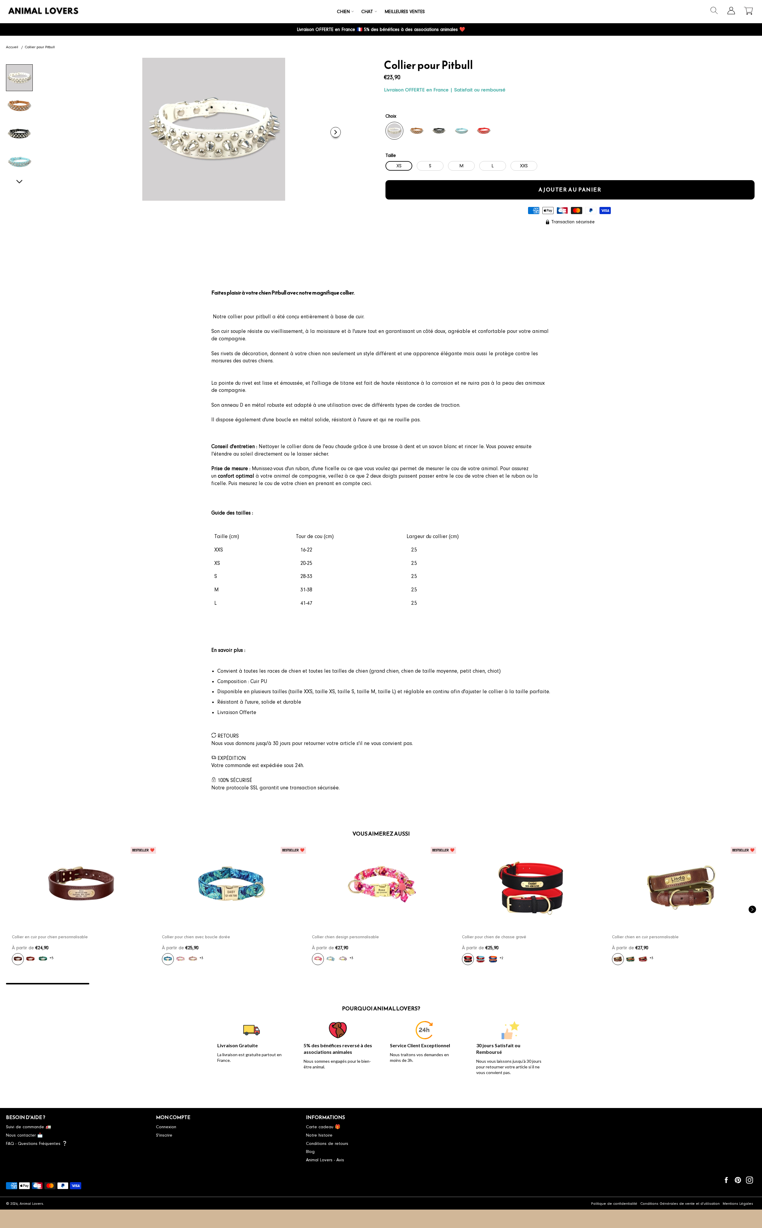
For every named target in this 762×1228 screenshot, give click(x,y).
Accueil (12, 47)
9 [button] (714, 983)
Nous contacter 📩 (24, 1135)
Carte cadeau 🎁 (323, 1126)
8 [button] (631, 983)
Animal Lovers (31, 1203)
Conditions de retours (327, 1143)
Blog (310, 1151)
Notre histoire (319, 1135)
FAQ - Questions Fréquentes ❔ (37, 1143)
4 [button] (297, 983)
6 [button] (464, 983)
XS (399, 166)
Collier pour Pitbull (40, 47)
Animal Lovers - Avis (325, 1159)
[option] (81, 909)
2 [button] (131, 983)
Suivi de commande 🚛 (28, 1126)
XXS (524, 166)
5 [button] (381, 983)
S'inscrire (164, 1135)
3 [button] (214, 983)
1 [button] (47, 983)
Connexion (166, 1126)
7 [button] (547, 983)
